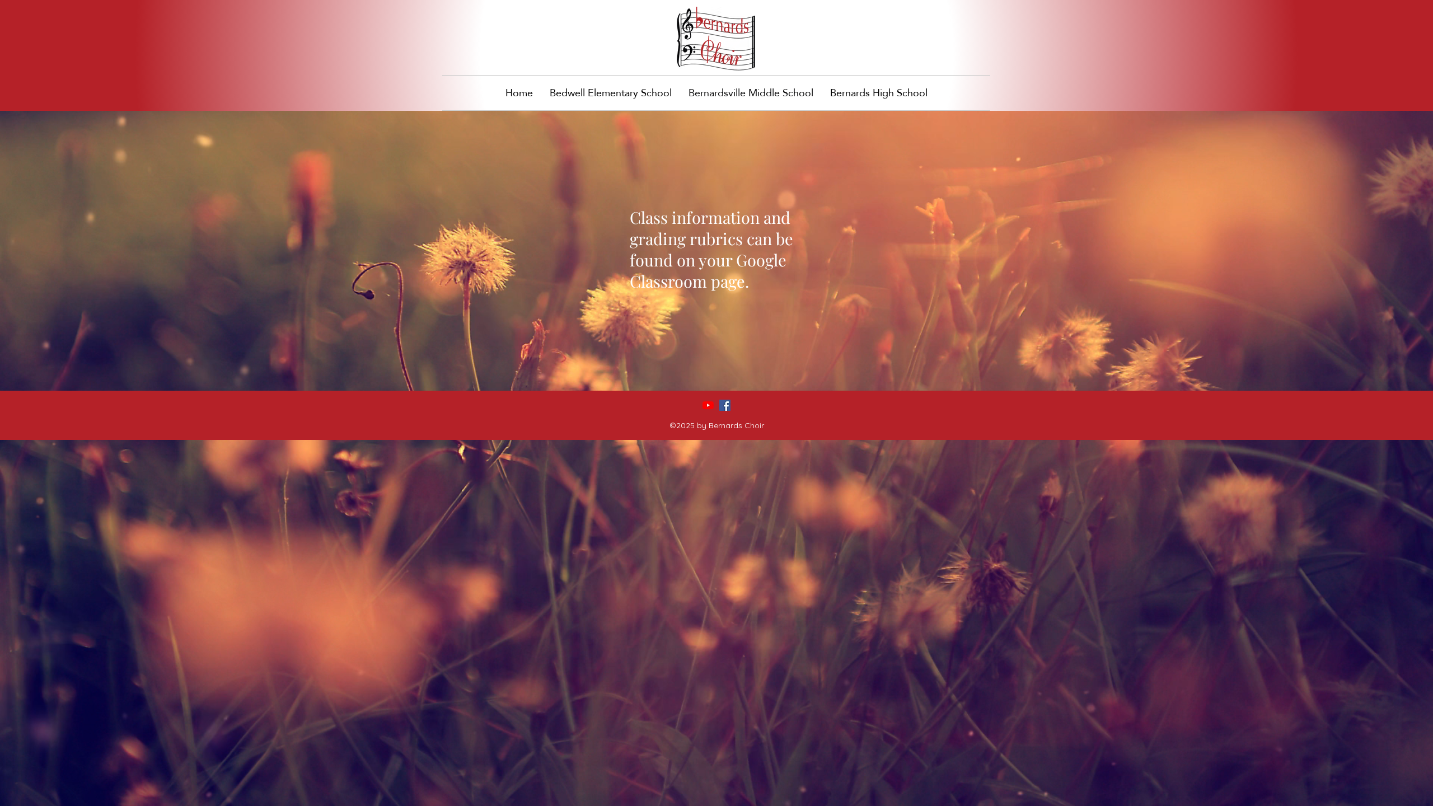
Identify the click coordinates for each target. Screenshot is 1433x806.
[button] (879, 93)
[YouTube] (708, 405)
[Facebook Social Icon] (724, 405)
